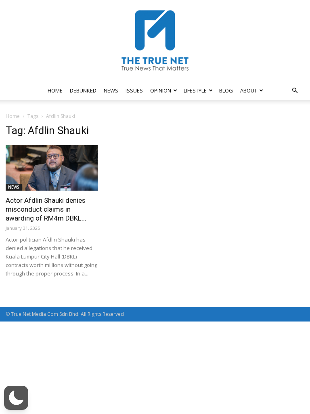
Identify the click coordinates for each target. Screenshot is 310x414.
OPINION (160, 90)
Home (13, 116)
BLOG (226, 90)
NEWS (111, 90)
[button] (294, 91)
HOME (55, 90)
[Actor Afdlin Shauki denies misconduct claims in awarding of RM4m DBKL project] (52, 168)
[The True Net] (155, 40)
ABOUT (248, 90)
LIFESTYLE (195, 90)
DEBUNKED (83, 90)
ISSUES (134, 90)
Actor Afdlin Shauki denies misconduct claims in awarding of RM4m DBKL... (46, 209)
